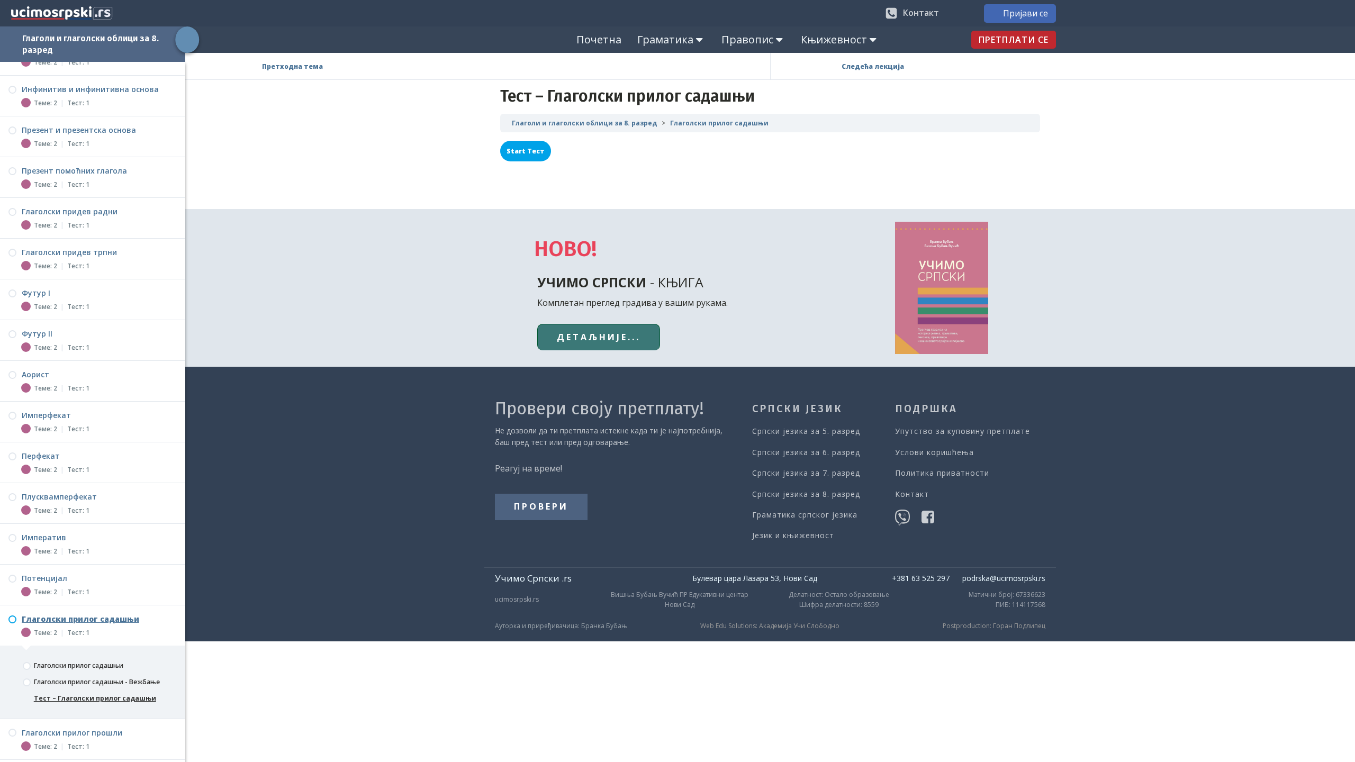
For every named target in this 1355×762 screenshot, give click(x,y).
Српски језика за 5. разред (806, 431)
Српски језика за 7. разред (806, 473)
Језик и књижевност (793, 535)
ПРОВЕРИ (541, 506)
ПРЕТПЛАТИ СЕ (1014, 40)
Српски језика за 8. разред (806, 494)
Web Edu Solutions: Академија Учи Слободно (769, 625)
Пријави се (1025, 13)
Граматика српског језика (804, 515)
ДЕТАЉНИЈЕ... (598, 337)
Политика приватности (942, 473)
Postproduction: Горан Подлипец (994, 625)
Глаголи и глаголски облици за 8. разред (584, 123)
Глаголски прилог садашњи (719, 123)
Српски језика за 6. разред (806, 452)
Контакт (912, 494)
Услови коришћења (934, 452)
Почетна (598, 39)
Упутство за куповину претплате (962, 431)
